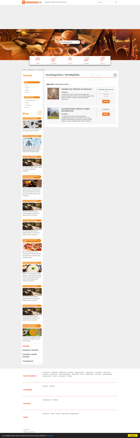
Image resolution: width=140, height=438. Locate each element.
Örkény (69, 376)
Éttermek (70, 63)
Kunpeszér (62, 376)
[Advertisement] (70, 17)
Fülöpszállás (89, 374)
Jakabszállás (47, 376)
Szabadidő (86, 63)
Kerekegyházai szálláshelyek (30, 350)
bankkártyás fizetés (30, 100)
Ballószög (62, 372)
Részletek (50, 436)
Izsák (82, 374)
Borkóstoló (28, 105)
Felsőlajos (98, 372)
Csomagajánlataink (28, 361)
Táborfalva (75, 374)
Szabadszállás (107, 374)
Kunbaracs (46, 372)
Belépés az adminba (29, 431)
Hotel (52, 413)
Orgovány (98, 374)
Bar (26, 85)
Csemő (55, 376)
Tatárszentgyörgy (65, 374)
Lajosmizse (107, 372)
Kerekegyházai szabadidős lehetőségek (30, 356)
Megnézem (106, 101)
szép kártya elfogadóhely (70, 413)
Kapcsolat (26, 429)
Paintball (55, 400)
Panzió (58, 413)
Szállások (38, 63)
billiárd (27, 102)
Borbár (27, 90)
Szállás (25, 417)
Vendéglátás (27, 389)
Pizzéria (52, 386)
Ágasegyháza (79, 372)
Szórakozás (102, 63)
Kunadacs (70, 372)
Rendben (132, 435)
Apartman (46, 413)
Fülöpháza (54, 372)
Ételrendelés (54, 63)
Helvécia (45, 374)
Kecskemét (53, 374)
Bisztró (27, 87)
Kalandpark (47, 400)
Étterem (45, 386)
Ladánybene (89, 372)
